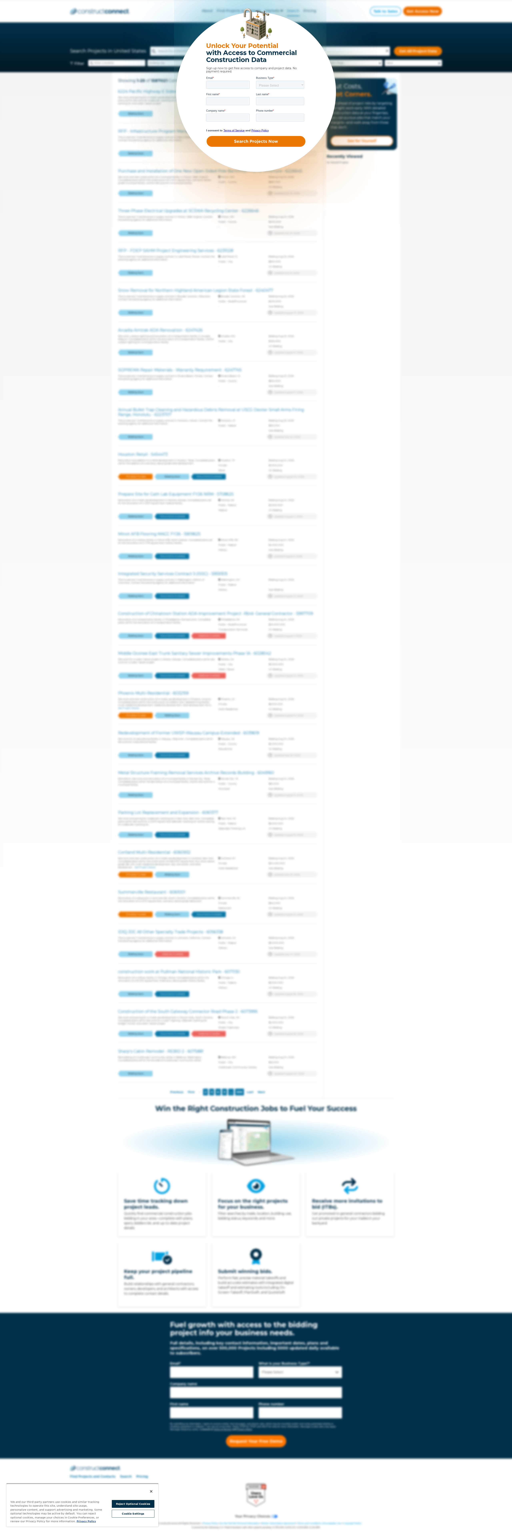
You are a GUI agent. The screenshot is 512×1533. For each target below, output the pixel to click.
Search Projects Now (256, 141)
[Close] (151, 1491)
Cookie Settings (133, 1513)
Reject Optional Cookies (133, 1503)
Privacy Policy (86, 1521)
